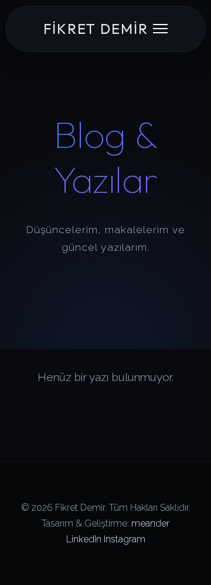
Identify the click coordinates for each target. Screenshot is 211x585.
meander (150, 523)
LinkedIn (83, 539)
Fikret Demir (95, 28)
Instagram (124, 539)
